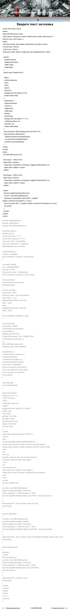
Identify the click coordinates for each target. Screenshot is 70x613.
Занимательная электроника (35, 12)
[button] (52, 19)
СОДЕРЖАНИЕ (36, 608)
